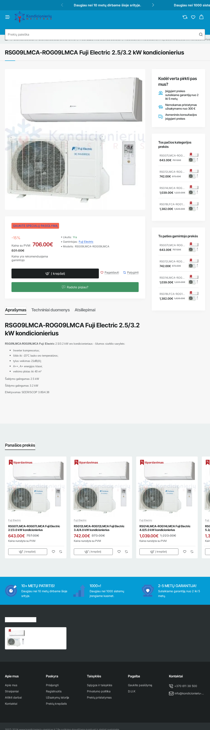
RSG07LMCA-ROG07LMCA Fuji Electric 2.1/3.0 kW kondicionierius (172, 155)
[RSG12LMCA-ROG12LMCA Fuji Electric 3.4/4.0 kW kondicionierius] (193, 174)
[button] (55, 273)
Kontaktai (176, 676)
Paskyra (52, 676)
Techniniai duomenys (50, 309)
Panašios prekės (20, 445)
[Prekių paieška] (201, 34)
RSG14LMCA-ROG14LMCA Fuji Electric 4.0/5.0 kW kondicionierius (172, 188)
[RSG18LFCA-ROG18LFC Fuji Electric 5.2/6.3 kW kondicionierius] (193, 207)
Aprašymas (15, 309)
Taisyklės (94, 676)
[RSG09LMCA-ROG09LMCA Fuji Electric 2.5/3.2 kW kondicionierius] (16, 638)
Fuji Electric (86, 241)
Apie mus (12, 676)
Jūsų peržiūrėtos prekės (20, 619)
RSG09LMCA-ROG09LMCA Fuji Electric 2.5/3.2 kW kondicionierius (45, 633)
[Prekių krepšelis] (201, 17)
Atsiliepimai (85, 309)
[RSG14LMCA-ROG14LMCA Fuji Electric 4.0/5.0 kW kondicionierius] (193, 190)
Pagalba (134, 676)
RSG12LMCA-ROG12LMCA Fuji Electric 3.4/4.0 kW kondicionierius (172, 171)
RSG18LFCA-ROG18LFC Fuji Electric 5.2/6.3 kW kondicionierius (172, 204)
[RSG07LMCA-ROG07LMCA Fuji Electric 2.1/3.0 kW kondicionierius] (193, 158)
